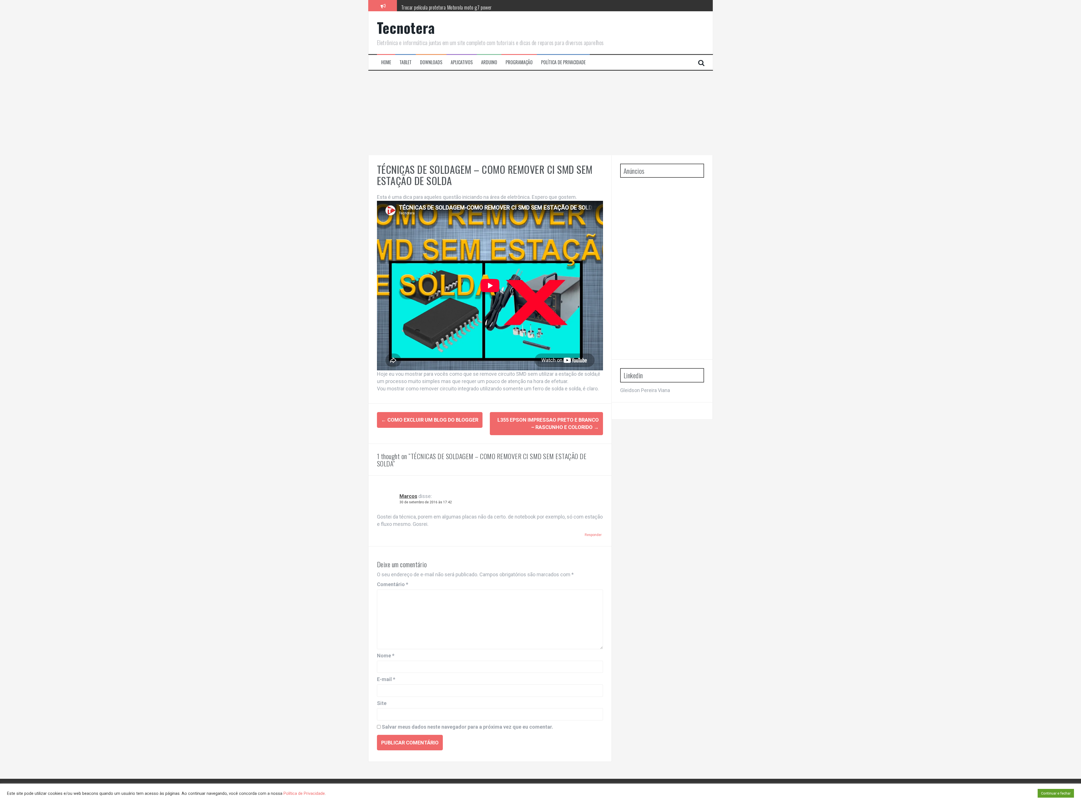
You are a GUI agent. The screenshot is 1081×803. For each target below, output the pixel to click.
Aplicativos (462, 62)
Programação (519, 62)
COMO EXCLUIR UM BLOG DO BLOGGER (429, 420)
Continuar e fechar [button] (1056, 793)
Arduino (489, 62)
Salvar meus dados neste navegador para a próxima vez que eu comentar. (467, 727)
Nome (385, 656)
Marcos (408, 496)
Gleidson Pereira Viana (645, 390)
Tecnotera (406, 27)
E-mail (386, 679)
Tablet (405, 62)
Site (382, 703)
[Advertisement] (540, 113)
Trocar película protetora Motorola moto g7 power (446, 5)
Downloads (431, 62)
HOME (386, 62)
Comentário (392, 584)
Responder (593, 535)
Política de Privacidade (304, 793)
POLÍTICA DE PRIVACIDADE (563, 62)
